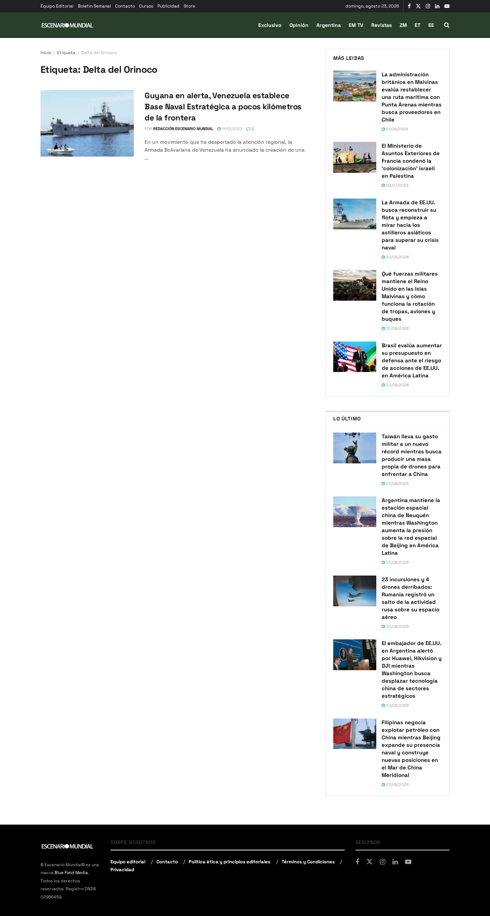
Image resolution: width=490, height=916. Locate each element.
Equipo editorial (127, 862)
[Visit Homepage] (67, 25)
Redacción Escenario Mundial (183, 128)
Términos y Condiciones (308, 862)
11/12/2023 (231, 128)
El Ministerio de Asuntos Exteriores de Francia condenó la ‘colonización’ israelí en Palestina (411, 160)
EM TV (356, 25)
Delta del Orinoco (99, 53)
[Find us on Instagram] (428, 6)
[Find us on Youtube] (446, 6)
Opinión (298, 25)
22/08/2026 (397, 328)
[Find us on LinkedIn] (437, 6)
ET (417, 25)
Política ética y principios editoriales (229, 862)
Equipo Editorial (57, 6)
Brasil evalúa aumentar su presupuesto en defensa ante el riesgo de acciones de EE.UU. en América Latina (412, 360)
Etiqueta (66, 53)
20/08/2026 (397, 256)
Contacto (125, 6)
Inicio (46, 53)
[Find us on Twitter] (418, 6)
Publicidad (168, 6)
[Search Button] (446, 25)
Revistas (381, 25)
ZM (403, 25)
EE (431, 25)
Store (189, 6)
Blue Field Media (71, 873)
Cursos (146, 6)
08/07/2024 (397, 185)
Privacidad (122, 870)
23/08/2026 (397, 483)
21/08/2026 (396, 129)
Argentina (328, 25)
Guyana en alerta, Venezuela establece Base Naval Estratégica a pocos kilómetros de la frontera (223, 106)
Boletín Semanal (94, 6)
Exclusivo (270, 25)
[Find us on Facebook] (409, 6)
